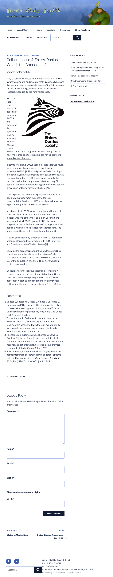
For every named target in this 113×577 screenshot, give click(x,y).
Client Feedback (82, 30)
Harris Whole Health (34, 11)
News (39, 30)
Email (10, 463)
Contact (28, 37)
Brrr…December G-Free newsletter (85, 81)
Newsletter (42, 37)
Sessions (51, 30)
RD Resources (13, 37)
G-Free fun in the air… (79, 86)
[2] (50, 204)
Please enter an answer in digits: (24, 492)
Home (9, 30)
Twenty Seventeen (75, 573)
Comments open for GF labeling (84, 76)
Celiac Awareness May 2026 (83, 62)
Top (106, 570)
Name (10, 449)
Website (11, 477)
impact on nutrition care (19, 158)
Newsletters (18, 376)
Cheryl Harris (31, 56)
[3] (55, 231)
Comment (13, 411)
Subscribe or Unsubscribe (82, 101)
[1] (26, 171)
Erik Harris (58, 573)
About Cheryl (23, 30)
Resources (65, 30)
